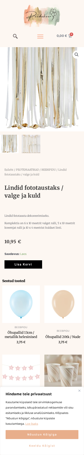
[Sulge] (79, 390)
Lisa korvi (23, 264)
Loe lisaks (31, 423)
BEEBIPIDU (48, 169)
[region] (42, 421)
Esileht (8, 169)
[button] (15, 37)
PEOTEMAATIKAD (27, 169)
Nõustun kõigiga (42, 434)
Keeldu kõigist (42, 445)
